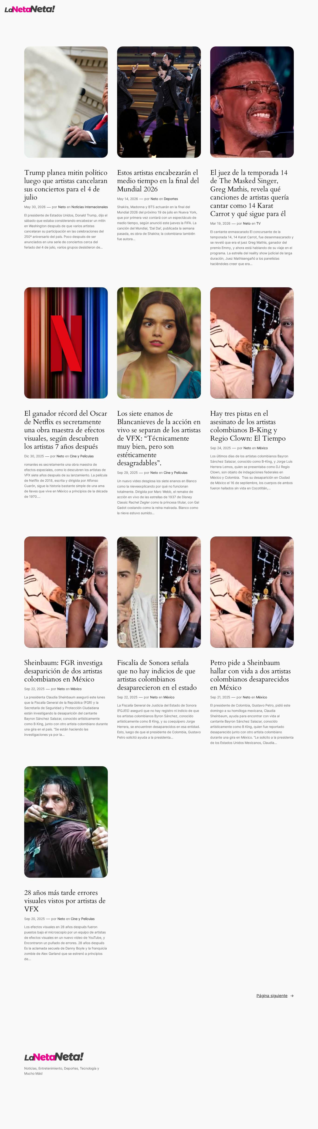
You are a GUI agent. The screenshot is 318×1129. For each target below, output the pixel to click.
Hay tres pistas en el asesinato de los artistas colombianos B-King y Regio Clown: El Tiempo (248, 426)
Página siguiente (275, 995)
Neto (62, 207)
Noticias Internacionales (89, 207)
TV (258, 223)
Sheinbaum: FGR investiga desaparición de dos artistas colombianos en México (63, 671)
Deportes (171, 199)
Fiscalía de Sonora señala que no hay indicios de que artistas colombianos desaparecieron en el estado (157, 675)
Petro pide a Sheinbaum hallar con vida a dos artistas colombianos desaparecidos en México (250, 675)
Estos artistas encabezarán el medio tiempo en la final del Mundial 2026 (158, 181)
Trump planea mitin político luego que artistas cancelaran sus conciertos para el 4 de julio (66, 185)
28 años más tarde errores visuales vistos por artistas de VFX (65, 901)
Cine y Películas (82, 456)
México (262, 448)
